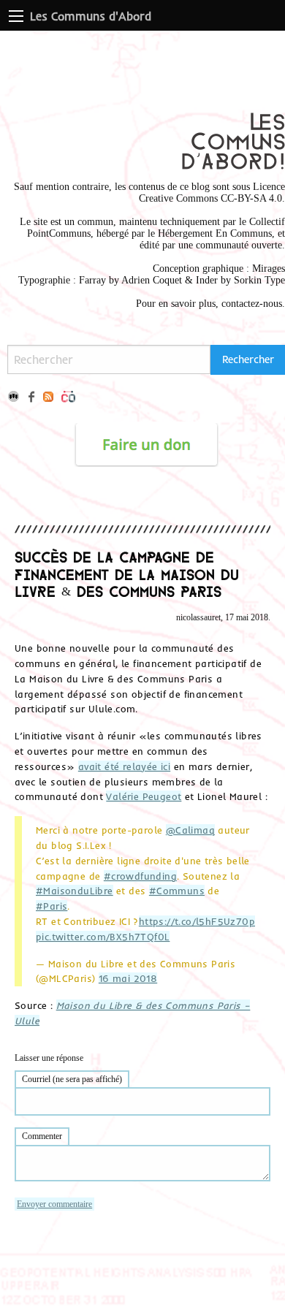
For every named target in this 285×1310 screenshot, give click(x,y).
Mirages (268, 268)
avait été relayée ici (124, 766)
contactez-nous (251, 303)
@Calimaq (190, 830)
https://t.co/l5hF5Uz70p (197, 921)
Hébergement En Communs (215, 233)
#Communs (177, 890)
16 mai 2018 (128, 978)
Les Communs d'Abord (90, 16)
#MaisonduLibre (74, 890)
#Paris (51, 906)
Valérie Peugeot (143, 796)
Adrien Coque (150, 280)
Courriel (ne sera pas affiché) (72, 1079)
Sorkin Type (259, 280)
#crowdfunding (140, 876)
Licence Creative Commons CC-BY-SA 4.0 (212, 192)
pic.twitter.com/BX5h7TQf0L (103, 936)
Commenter (42, 1136)
